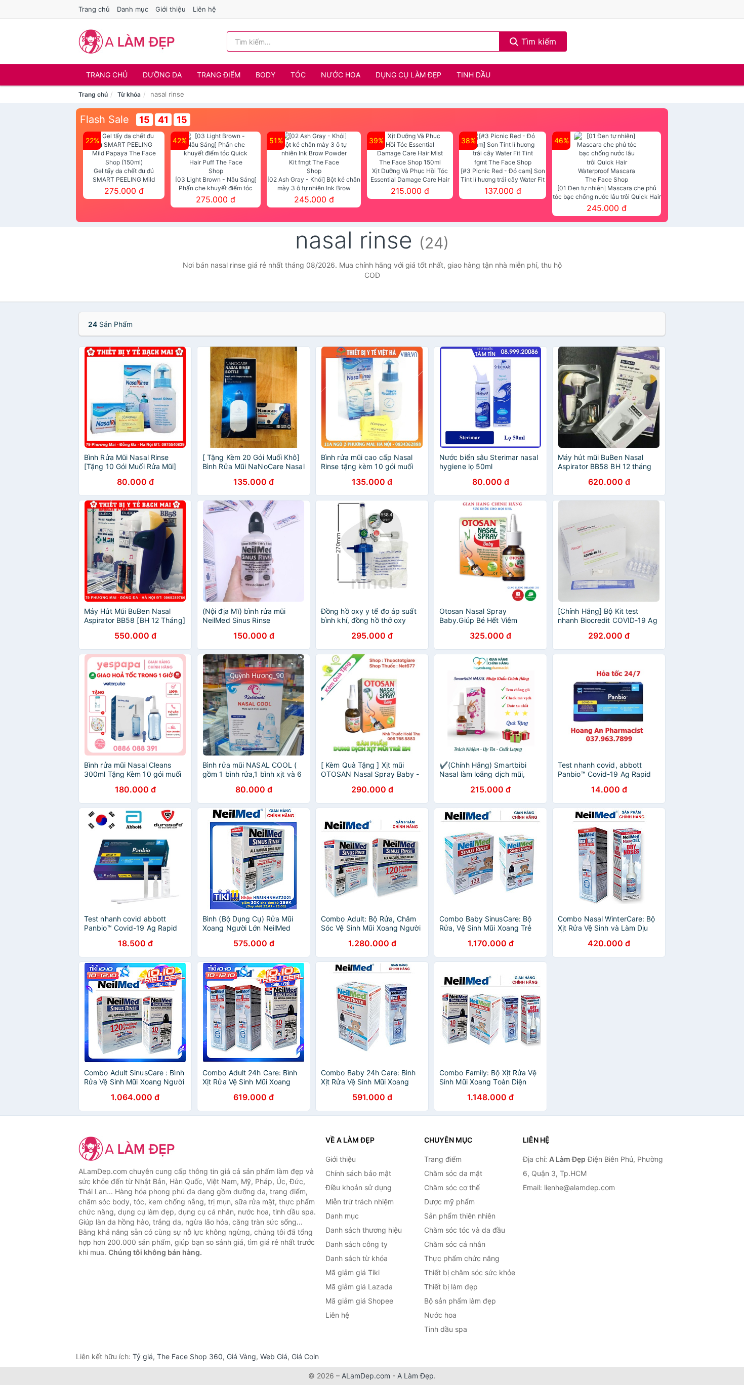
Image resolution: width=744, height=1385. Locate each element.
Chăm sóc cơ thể (452, 1187)
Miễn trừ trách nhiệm (359, 1201)
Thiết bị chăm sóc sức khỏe (469, 1272)
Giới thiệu (170, 9)
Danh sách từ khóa (356, 1258)
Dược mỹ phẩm (449, 1201)
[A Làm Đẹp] (129, 1148)
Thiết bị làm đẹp (451, 1286)
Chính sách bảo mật (358, 1173)
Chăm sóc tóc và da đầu (464, 1230)
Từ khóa (129, 94)
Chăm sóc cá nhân (454, 1244)
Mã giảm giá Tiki (352, 1272)
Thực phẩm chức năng (462, 1258)
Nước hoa (340, 74)
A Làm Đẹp (415, 1375)
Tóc (298, 74)
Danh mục (132, 9)
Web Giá (273, 1356)
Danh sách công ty (356, 1244)
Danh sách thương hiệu (363, 1230)
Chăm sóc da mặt (453, 1173)
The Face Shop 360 (190, 1356)
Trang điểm (218, 74)
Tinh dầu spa (445, 1329)
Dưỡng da (162, 74)
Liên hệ (204, 9)
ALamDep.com (366, 1375)
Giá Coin (305, 1356)
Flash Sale (104, 119)
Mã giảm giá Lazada (359, 1286)
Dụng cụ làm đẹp (408, 74)
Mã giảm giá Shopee (359, 1300)
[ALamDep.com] (126, 41)
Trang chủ (94, 9)
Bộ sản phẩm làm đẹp (460, 1300)
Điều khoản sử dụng (358, 1187)
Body (265, 74)
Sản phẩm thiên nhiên (459, 1215)
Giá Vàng (241, 1356)
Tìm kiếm (537, 41)
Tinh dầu (473, 74)
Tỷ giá (143, 1356)
